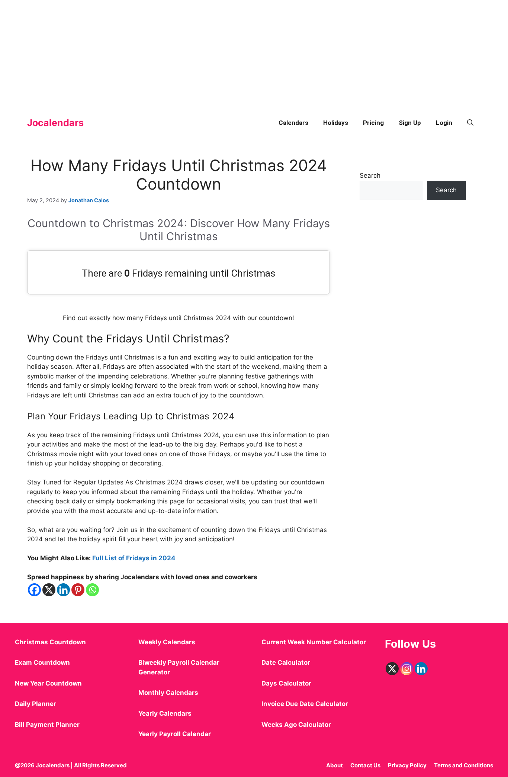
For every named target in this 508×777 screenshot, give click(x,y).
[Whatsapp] (92, 589)
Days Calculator (286, 683)
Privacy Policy (407, 765)
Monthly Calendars (168, 692)
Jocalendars (55, 122)
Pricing (373, 122)
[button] (470, 123)
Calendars (293, 122)
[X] (48, 589)
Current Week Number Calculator (313, 642)
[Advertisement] (223, 52)
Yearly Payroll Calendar (174, 734)
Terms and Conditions (463, 765)
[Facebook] (34, 589)
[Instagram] (406, 668)
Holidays (335, 122)
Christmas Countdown (50, 642)
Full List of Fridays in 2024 (134, 558)
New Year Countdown (48, 683)
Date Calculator (285, 662)
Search (370, 175)
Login (444, 122)
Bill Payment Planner (47, 724)
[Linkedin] (63, 589)
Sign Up (410, 122)
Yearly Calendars (165, 713)
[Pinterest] (77, 589)
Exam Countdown (42, 662)
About (334, 765)
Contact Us (365, 765)
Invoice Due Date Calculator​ (304, 703)
